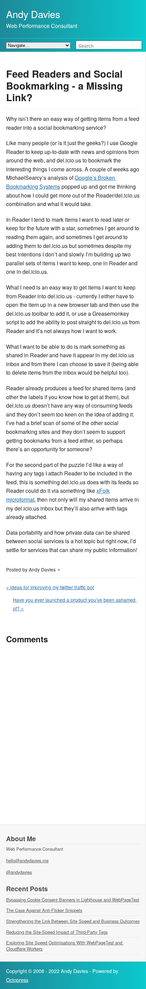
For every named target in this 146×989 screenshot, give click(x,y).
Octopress (17, 979)
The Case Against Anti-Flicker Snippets (44, 910)
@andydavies (19, 872)
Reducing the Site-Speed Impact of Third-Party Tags (57, 932)
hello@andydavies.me (27, 860)
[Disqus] (73, 737)
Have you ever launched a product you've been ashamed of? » (75, 604)
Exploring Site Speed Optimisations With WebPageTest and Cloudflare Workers (65, 945)
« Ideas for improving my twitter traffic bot (50, 587)
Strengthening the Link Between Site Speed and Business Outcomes (73, 921)
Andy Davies (33, 14)
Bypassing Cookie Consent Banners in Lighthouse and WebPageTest (72, 899)
